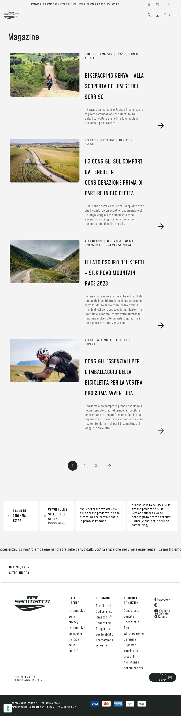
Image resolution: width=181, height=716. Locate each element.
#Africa (89, 54)
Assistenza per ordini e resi (133, 665)
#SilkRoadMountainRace (117, 245)
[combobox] (167, 4)
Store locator (162, 677)
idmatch (102, 617)
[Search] (149, 15)
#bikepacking (105, 54)
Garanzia (130, 639)
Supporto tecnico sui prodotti (131, 651)
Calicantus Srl (37, 707)
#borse (89, 340)
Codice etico (104, 611)
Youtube (164, 611)
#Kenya (121, 54)
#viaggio (90, 344)
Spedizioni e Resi (132, 625)
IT (165, 4)
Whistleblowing (134, 633)
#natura (133, 54)
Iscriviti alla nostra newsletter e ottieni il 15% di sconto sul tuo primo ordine (75, 4)
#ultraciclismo (94, 241)
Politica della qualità (74, 645)
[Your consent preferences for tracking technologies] (8, 708)
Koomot (163, 616)
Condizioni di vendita (132, 613)
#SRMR (129, 241)
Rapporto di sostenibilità (104, 631)
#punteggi (121, 340)
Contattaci (103, 623)
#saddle (89, 144)
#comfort (124, 140)
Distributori (103, 605)
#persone (90, 58)
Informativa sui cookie (77, 631)
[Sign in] (157, 15)
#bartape (90, 140)
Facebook (163, 599)
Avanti (108, 466)
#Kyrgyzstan (92, 245)
